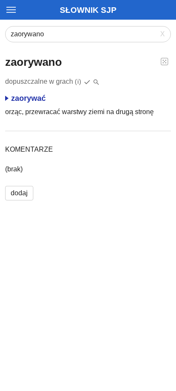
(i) (78, 81)
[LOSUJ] (164, 61)
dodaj (19, 193)
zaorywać (28, 98)
